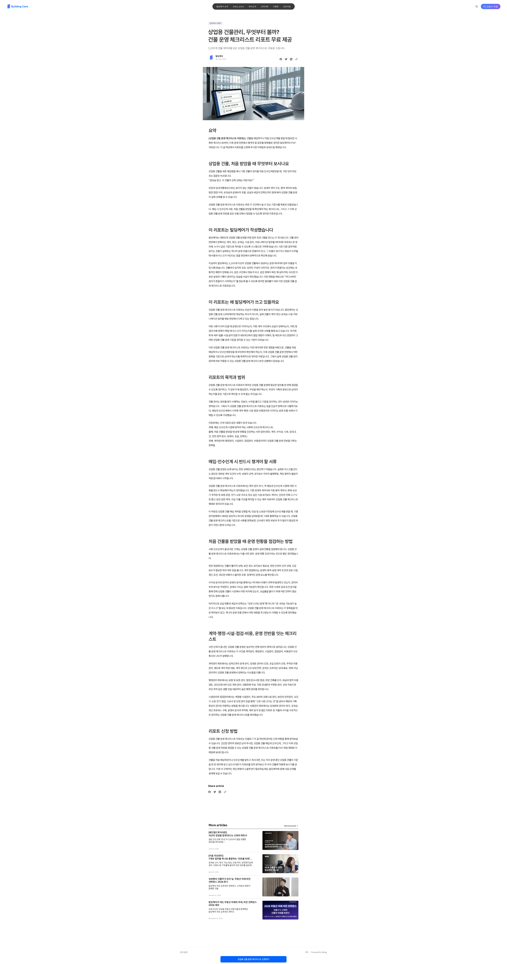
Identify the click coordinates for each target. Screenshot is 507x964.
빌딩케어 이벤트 (215, 23)
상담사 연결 (492, 6)
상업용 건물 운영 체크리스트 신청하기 (253, 959)
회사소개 (252, 6)
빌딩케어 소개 (222, 6)
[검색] (476, 6)
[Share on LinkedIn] (291, 59)
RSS (307, 952)
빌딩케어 (219, 56)
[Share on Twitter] (286, 59)
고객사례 (264, 6)
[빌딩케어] (211, 57)
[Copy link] (296, 59)
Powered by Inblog (319, 952)
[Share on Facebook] (280, 59)
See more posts (290, 826)
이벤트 (276, 6)
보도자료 (287, 6)
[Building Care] (17, 6)
